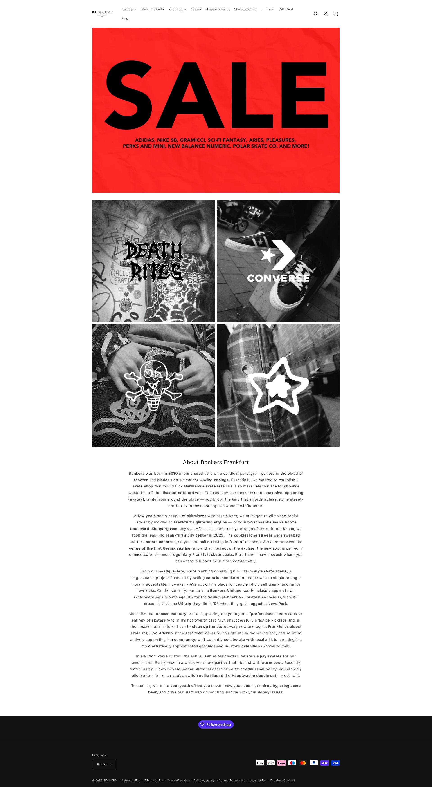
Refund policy (131, 780)
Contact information (232, 780)
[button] (129, 9)
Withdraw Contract (282, 780)
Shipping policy (204, 780)
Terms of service (178, 780)
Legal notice (258, 780)
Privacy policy (153, 780)
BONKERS (110, 780)
